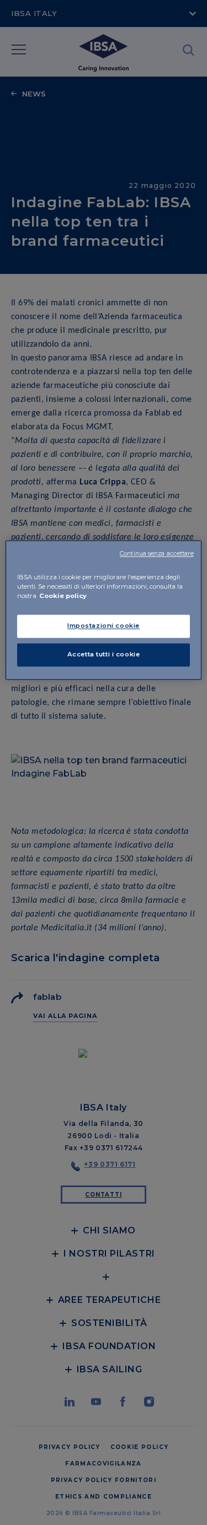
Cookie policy (63, 596)
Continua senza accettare (157, 553)
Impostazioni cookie (103, 625)
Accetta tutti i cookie (103, 654)
